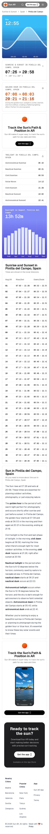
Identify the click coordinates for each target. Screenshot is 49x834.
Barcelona (9, 793)
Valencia (8, 798)
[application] (24, 42)
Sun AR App (39, 790)
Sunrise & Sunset (9, 12)
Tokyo (22, 803)
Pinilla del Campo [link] (35, 12)
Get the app (31, 5)
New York (23, 793)
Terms (36, 800)
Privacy (37, 795)
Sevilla (8, 803)
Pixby (31, 826)
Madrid (8, 788)
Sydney (22, 809)
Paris (21, 798)
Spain (22, 12)
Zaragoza (9, 809)
